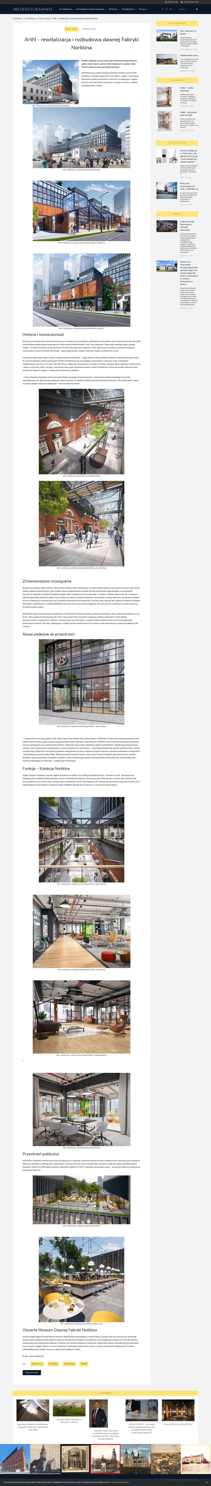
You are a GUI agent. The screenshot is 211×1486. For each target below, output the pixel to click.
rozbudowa (53, 1364)
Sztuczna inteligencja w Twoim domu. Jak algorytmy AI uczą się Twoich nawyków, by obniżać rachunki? (189, 156)
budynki (84, 1364)
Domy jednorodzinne (177, 23)
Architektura (65, 9)
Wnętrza (113, 9)
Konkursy (177, 214)
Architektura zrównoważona (90, 9)
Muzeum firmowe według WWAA (178, 1424)
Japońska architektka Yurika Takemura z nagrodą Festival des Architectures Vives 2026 (32, 1427)
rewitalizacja (37, 1364)
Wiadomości (128, 9)
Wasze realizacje (177, 80)
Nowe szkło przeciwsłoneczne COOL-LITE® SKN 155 (189, 186)
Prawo (142, 9)
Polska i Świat (44, 18)
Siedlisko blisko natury (189, 55)
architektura (69, 1364)
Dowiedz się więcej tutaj (119, 1482)
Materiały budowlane (177, 143)
